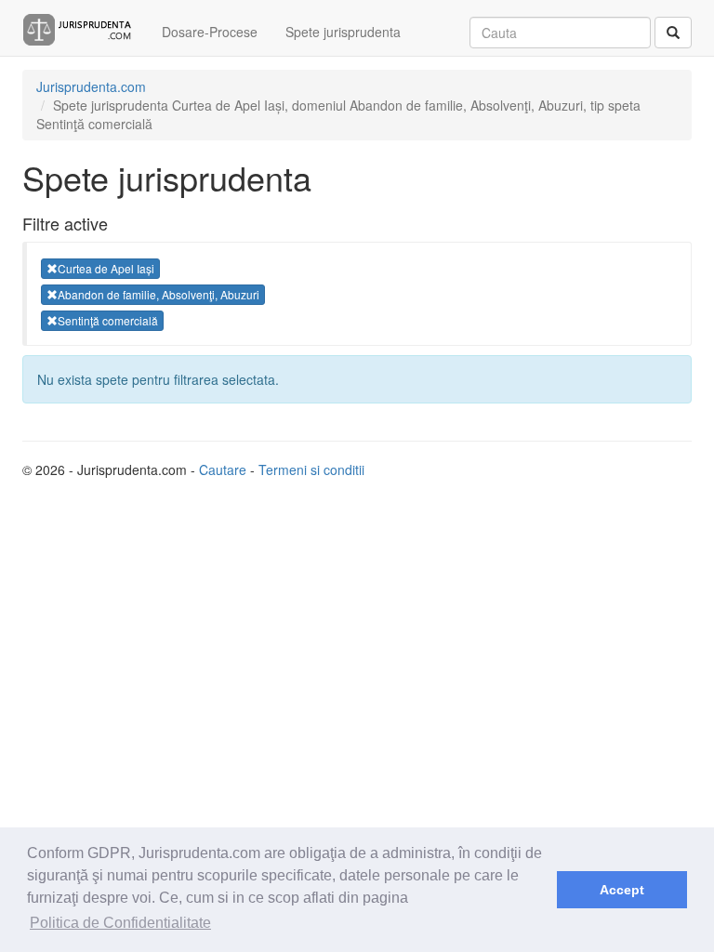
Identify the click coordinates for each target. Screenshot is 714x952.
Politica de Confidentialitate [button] (120, 923)
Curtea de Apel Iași (106, 268)
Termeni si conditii (311, 469)
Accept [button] (622, 889)
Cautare (222, 469)
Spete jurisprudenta (343, 31)
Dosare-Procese (210, 31)
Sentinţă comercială (108, 320)
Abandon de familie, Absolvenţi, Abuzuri (158, 294)
